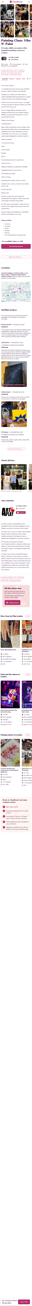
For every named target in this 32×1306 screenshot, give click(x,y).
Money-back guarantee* (14, 811)
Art (16, 71)
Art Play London (14, 57)
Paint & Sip (5, 74)
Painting (21, 71)
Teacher (18, 79)
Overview (5, 79)
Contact (20, 512)
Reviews (11, 79)
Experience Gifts (15, 74)
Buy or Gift (24, 1302)
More (23, 79)
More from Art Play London (12, 616)
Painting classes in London (11, 735)
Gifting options (12, 603)
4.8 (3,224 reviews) (10, 1300)
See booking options (16, 246)
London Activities (7, 71)
